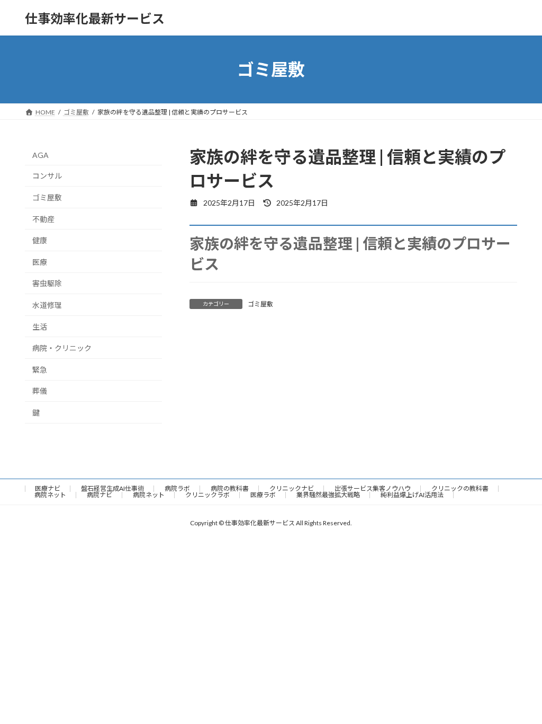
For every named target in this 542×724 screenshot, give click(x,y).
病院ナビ (99, 495)
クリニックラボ (207, 495)
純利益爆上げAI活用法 (412, 495)
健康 (39, 240)
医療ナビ (47, 488)
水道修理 (47, 305)
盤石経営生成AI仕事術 (112, 488)
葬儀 (39, 391)
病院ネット (50, 495)
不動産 (43, 219)
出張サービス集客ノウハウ (373, 488)
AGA (40, 155)
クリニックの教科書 (460, 488)
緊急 (39, 369)
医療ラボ (263, 495)
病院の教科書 (230, 488)
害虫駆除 (47, 283)
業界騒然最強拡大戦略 (328, 495)
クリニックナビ (291, 488)
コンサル (47, 176)
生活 (39, 326)
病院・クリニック (62, 347)
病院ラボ (177, 488)
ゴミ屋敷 (260, 304)
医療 (39, 262)
